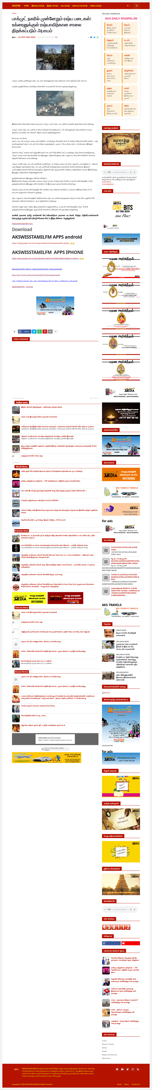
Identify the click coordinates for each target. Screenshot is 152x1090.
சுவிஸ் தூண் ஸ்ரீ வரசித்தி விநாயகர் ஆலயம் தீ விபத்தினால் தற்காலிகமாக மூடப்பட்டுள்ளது (51, 471)
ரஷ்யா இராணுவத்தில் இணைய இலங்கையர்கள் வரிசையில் (126, 677)
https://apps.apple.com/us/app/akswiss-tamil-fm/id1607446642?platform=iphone (45, 258)
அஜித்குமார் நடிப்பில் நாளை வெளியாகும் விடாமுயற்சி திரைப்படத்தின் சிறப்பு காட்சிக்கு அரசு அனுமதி (55, 632)
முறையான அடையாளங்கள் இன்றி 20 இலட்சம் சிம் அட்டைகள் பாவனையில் (127, 646)
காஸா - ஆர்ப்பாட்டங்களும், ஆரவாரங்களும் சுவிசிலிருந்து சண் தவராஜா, (123, 1012)
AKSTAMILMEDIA (32, 1084)
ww (22, 224)
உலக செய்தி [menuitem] (65, 6)
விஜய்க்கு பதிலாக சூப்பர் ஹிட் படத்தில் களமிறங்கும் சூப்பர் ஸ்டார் (43, 725)
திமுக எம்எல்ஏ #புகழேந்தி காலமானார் (126, 634)
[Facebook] (91, 37)
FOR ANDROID (108, 184)
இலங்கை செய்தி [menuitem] (38, 6)
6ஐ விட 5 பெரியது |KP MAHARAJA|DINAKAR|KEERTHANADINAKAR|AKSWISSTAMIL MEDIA (125, 561)
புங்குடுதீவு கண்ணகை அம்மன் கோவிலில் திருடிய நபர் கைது (41, 574)
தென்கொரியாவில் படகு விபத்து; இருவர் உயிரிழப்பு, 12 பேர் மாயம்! (43, 520)
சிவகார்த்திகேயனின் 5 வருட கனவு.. (33, 715)
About (126, 1084)
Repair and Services (109, 1055)
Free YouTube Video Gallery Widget (54, 749)
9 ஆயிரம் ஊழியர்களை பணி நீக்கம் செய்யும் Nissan (39, 500)
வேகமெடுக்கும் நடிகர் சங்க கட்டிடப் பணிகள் (36, 661)
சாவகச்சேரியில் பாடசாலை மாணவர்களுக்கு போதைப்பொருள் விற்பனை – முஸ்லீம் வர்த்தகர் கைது (54, 545)
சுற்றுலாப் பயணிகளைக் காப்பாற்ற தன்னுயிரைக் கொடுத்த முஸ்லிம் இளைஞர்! (47, 436)
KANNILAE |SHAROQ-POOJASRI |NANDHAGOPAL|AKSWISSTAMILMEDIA (125, 577)
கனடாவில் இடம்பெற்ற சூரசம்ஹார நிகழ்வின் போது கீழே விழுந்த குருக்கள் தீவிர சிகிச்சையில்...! (54, 491)
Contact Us (136, 1084)
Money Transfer (108, 1044)
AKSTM (16, 5)
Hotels (104, 1051)
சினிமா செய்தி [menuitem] (95, 6)
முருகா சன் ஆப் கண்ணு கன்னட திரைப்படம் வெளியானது (41, 641)
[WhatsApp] (97, 37)
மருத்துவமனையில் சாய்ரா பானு (32, 456)
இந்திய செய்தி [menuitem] (52, 6)
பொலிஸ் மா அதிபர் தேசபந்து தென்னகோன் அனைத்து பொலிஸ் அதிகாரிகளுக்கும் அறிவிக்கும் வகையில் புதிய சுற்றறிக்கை (127, 662)
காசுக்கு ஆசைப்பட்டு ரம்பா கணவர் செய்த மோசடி (38, 706)
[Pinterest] (45, 332)
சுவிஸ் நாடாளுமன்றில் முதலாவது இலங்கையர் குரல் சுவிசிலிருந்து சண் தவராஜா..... (123, 991)
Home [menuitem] (26, 6)
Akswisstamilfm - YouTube (22, 287)
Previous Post (18, 398)
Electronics (106, 1058)
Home (14, 13)
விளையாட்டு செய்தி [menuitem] (79, 6)
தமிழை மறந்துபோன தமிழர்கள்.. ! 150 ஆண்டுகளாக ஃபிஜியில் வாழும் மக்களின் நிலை (50, 481)
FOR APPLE (106, 182)
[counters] (116, 929)
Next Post (93, 398)
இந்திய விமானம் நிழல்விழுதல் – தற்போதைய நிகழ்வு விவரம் (41, 407)
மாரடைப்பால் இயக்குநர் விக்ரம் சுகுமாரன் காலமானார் (39, 417)
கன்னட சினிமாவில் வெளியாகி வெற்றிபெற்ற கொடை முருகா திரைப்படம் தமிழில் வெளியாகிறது (53, 651)
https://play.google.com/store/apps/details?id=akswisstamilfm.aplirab (40, 243)
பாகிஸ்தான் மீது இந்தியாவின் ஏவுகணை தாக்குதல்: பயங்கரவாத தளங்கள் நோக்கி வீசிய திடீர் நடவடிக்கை (57, 426)
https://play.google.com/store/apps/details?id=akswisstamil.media (36, 275)
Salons (104, 1048)
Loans (104, 1041)
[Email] (50, 332)
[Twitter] (94, 37)
